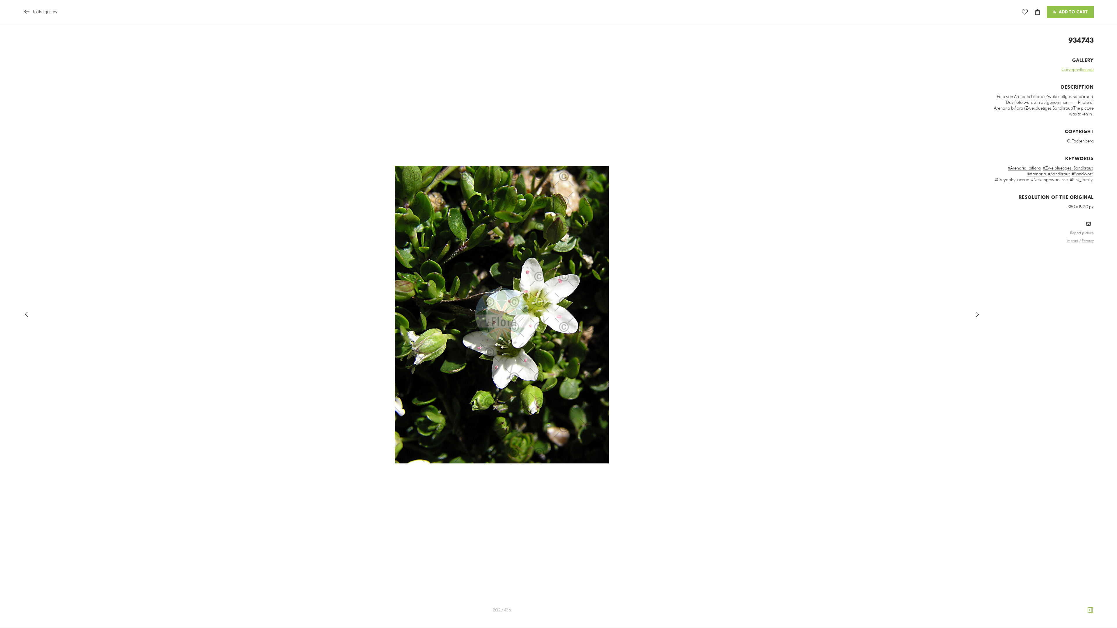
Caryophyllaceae (1077, 70)
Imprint (1072, 241)
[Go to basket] (1037, 12)
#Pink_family (1081, 180)
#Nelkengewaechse (1049, 180)
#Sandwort (1082, 174)
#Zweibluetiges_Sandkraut (1068, 168)
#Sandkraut (1059, 174)
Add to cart (1072, 12)
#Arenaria (1036, 174)
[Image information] (1090, 610)
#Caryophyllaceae (1012, 180)
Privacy (1088, 241)
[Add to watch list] (1024, 12)
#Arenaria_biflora (1024, 168)
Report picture (1082, 233)
